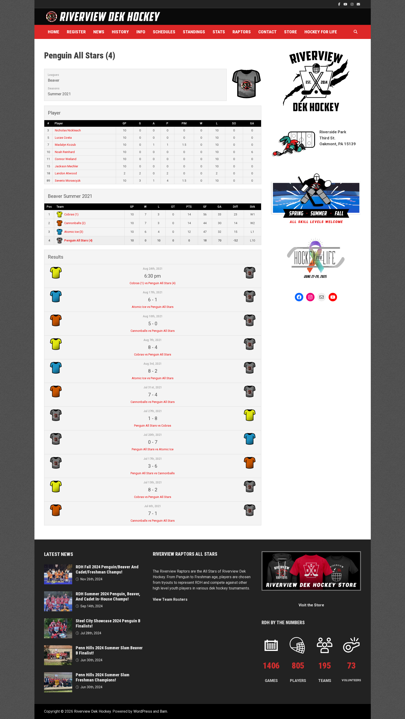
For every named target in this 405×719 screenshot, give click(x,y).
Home (53, 31)
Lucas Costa (63, 137)
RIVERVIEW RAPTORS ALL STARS (185, 554)
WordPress (142, 711)
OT (173, 206)
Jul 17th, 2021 (152, 458)
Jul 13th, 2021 (152, 482)
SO (234, 123)
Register (76, 31)
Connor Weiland (65, 159)
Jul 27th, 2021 (152, 411)
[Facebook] (339, 4)
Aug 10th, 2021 (153, 316)
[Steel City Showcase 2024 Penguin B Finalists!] (58, 621)
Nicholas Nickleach (68, 130)
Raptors (241, 31)
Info (140, 31)
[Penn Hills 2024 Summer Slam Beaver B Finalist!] (58, 648)
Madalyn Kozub (65, 144)
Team (60, 206)
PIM (184, 123)
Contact (267, 31)
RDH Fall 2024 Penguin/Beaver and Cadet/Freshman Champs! (107, 569)
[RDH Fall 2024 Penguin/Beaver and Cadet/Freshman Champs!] (58, 567)
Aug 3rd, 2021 (152, 363)
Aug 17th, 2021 (153, 292)
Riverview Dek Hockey (92, 711)
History (120, 31)
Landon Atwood (66, 173)
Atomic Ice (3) (73, 231)
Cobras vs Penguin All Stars (152, 354)
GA (252, 123)
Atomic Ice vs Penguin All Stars (152, 307)
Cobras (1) (71, 214)
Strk (252, 206)
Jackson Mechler (66, 166)
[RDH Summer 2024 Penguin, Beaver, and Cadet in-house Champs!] (58, 594)
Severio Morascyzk (68, 180)
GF (204, 206)
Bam (163, 711)
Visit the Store (311, 605)
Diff (235, 206)
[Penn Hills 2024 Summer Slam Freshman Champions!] (58, 675)
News (98, 31)
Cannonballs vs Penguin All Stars (153, 331)
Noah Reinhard (65, 152)
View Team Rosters (170, 599)
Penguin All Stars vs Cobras (152, 425)
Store (290, 31)
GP (124, 123)
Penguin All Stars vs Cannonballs (153, 473)
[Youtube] (345, 4)
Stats (219, 31)
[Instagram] (352, 4)
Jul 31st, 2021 (152, 387)
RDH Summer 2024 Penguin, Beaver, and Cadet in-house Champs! (108, 596)
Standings (194, 31)
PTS (189, 206)
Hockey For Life (320, 31)
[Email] (358, 4)
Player (59, 123)
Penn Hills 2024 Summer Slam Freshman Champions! (102, 677)
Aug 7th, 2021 (152, 340)
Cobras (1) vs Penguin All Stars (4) (153, 283)
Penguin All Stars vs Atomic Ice (152, 449)
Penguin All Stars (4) (78, 240)
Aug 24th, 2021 (153, 268)
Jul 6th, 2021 (152, 506)
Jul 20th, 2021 (152, 434)
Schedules (164, 31)
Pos (49, 206)
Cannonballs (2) (75, 223)
